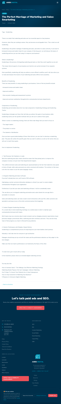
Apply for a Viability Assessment (30, 308)
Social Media (35, 333)
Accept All (52, 395)
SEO (33, 324)
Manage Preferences (41, 395)
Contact (35, 385)
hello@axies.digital (9, 324)
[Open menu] (57, 2)
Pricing (35, 380)
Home (3, 9)
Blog (7, 9)
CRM (33, 341)
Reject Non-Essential (28, 395)
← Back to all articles (7, 284)
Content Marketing (36, 330)
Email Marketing (36, 336)
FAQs (3, 339)
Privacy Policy (5, 341)
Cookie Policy (5, 344)
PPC (33, 327)
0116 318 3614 (8, 327)
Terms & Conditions (7, 346)
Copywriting (35, 339)
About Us (35, 378)
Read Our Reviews (6, 349)
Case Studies (35, 383)
